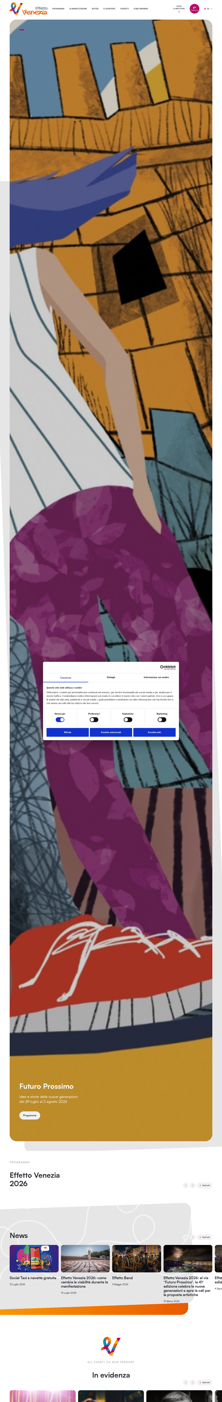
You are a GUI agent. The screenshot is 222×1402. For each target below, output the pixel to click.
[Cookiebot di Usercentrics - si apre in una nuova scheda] (162, 667)
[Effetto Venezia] (28, 8)
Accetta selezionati (111, 732)
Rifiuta (67, 732)
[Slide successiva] (193, 1185)
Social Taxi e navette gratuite (33, 1278)
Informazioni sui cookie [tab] (156, 677)
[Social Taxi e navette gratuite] (34, 1258)
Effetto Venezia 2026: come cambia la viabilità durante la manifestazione (84, 1282)
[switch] (94, 719)
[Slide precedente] (186, 1185)
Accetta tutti (154, 732)
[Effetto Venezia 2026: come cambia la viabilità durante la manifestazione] (85, 1258)
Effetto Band (122, 1278)
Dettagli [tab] (111, 677)
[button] (21, 29)
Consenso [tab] (65, 677)
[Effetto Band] (136, 1258)
